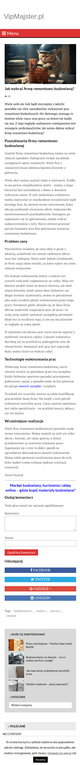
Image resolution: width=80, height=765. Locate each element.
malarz (40, 611)
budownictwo (22, 611)
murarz (55, 611)
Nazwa (9, 538)
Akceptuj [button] (40, 759)
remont (11, 616)
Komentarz (12, 513)
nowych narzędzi (30, 386)
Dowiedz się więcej (60, 753)
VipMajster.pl (24, 16)
